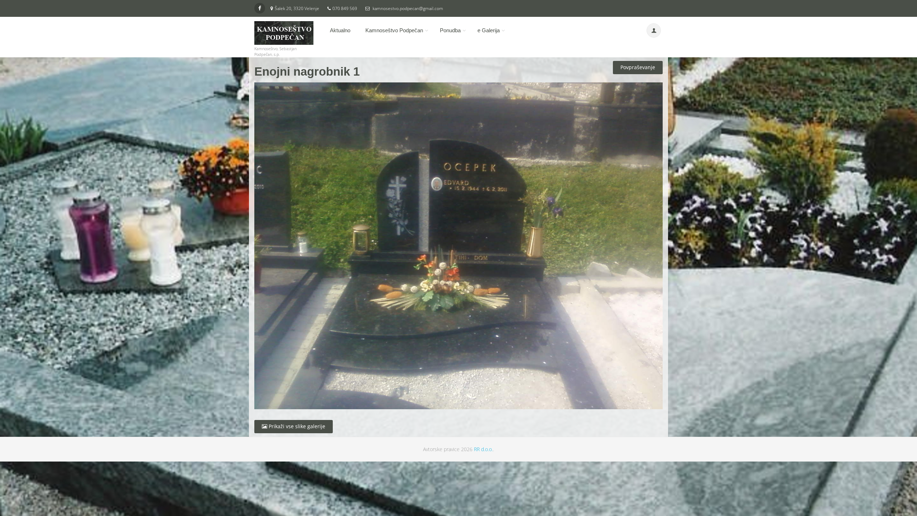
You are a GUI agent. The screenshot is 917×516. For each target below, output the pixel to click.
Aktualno (340, 30)
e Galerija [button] (488, 30)
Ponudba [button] (450, 30)
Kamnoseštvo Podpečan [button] (394, 30)
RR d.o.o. (483, 449)
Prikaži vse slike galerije (296, 426)
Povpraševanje (637, 67)
